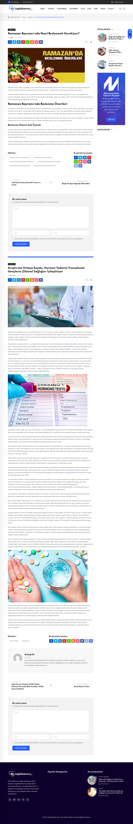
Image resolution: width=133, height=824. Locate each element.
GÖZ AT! (111, 119)
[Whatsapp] (28, 42)
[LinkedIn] (19, 42)
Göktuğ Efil (13, 275)
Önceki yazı (17, 180)
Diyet (89, 8)
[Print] (91, 42)
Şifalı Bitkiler (74, 8)
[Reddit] (41, 42)
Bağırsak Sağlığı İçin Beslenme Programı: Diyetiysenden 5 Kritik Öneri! (111, 781)
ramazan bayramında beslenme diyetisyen (21, 161)
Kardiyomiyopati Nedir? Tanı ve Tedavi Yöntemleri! (35, 2)
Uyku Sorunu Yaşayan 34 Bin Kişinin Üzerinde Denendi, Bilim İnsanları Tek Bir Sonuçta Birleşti (28, 686)
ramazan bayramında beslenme (42, 157)
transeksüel (25, 641)
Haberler (51, 8)
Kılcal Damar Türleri (82, 686)
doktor (75, 344)
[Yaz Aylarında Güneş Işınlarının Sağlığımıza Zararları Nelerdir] (92, 792)
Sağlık (42, 8)
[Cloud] (32, 42)
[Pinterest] (23, 42)
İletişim (103, 8)
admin (11, 37)
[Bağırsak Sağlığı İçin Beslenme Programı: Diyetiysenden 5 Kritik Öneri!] (101, 37)
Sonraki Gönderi (82, 181)
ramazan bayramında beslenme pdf (19, 165)
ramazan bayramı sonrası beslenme (19, 157)
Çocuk (83, 8)
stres (73, 472)
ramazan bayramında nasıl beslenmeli (44, 165)
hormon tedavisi (14, 641)
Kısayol (110, 8)
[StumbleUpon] (36, 42)
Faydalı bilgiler (62, 8)
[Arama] (120, 9)
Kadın (96, 8)
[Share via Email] (87, 42)
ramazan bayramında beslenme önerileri (48, 161)
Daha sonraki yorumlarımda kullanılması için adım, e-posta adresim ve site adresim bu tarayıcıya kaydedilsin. (49, 239)
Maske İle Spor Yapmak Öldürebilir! (76, 184)
